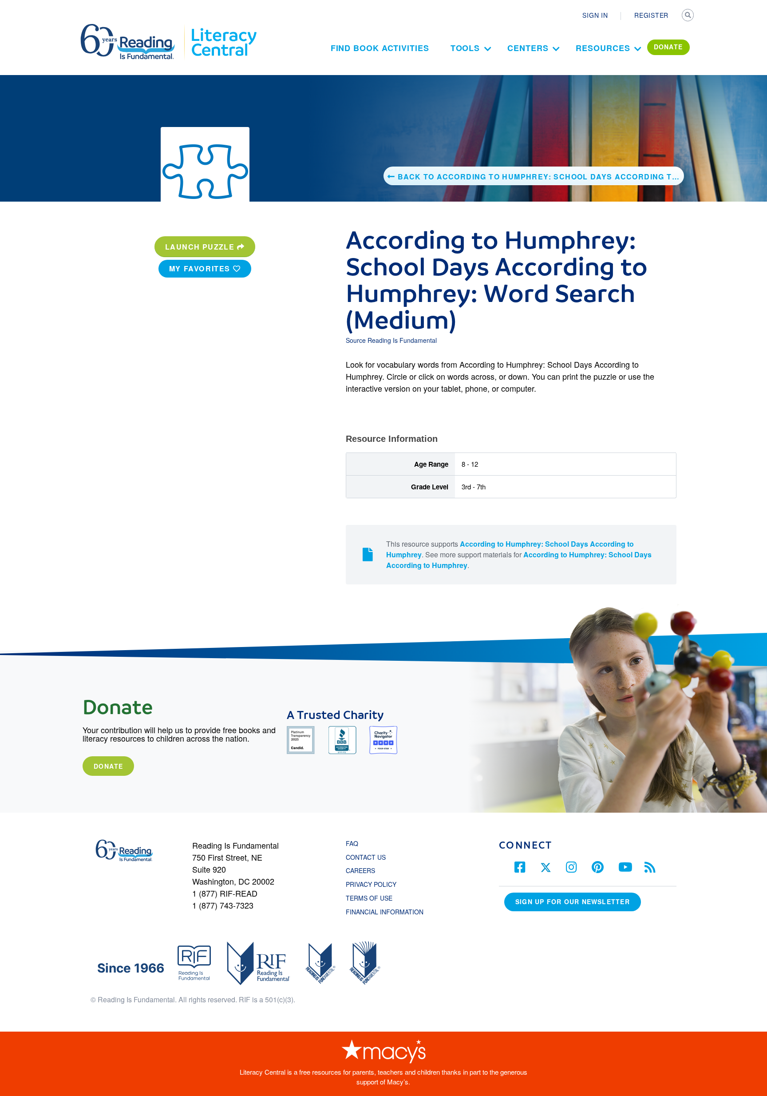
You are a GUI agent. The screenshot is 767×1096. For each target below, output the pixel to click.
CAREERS (360, 870)
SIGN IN (595, 15)
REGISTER (651, 15)
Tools (465, 48)
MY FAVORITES (201, 268)
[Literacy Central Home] (223, 28)
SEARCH (688, 16)
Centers (527, 48)
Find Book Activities (380, 48)
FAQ (352, 843)
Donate (108, 766)
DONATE (668, 46)
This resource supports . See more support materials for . (519, 554)
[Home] (133, 28)
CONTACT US (368, 857)
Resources (603, 48)
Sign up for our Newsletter (572, 901)
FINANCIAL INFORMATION (384, 911)
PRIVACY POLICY (371, 884)
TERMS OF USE (373, 897)
